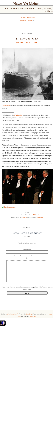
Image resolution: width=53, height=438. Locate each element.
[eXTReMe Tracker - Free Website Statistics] (3, 325)
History (20, 42)
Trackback (39, 217)
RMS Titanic (32, 42)
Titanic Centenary (27, 38)
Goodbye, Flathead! (26, 20)
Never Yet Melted (26, 3)
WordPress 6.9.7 (12, 314)
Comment (24, 217)
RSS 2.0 (36, 215)
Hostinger (33, 316)
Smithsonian (6, 105)
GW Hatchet (18, 115)
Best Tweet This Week (28, 17)
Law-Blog (29, 314)
